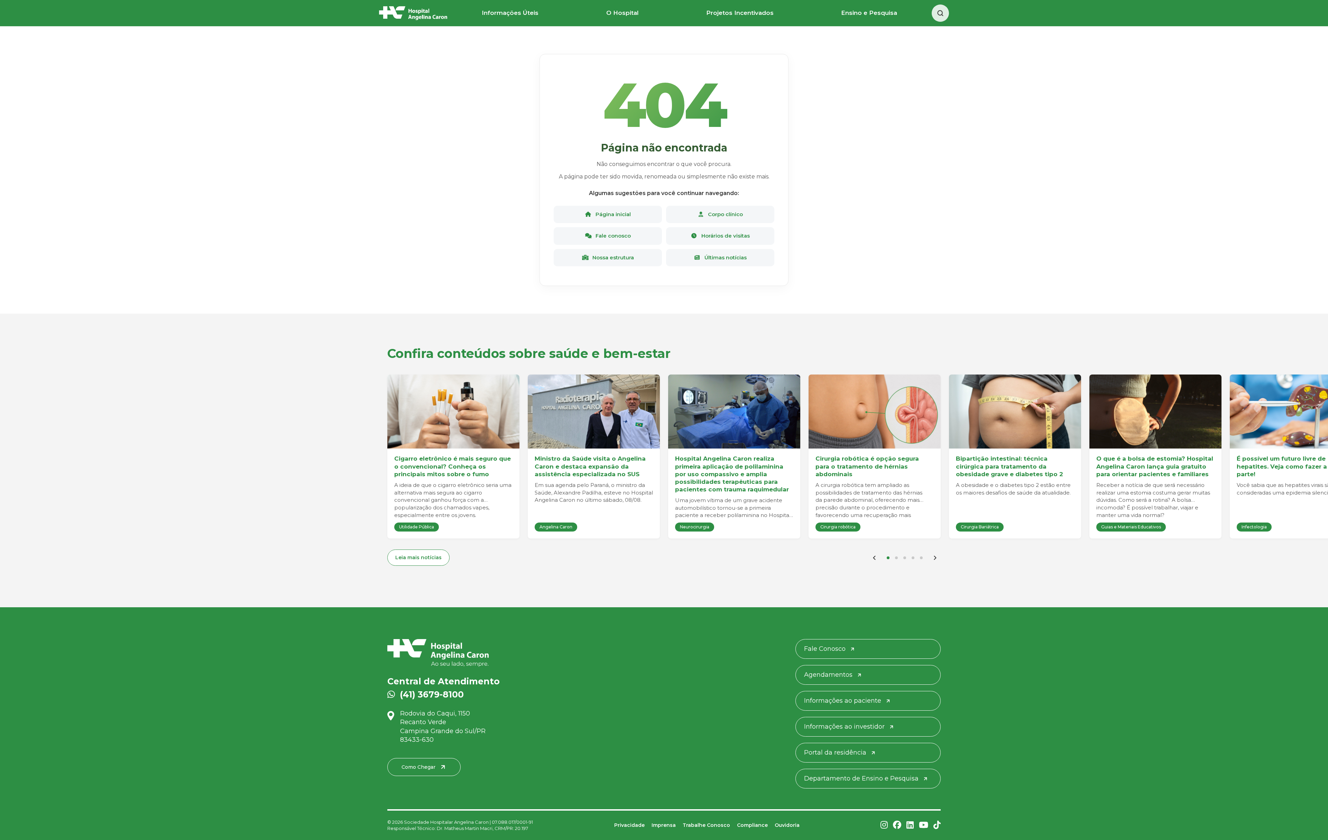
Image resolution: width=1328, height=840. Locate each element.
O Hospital (622, 12)
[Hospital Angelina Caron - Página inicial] (476, 653)
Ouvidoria (787, 825)
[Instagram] (884, 825)
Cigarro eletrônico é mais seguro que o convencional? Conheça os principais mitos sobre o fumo (452, 466)
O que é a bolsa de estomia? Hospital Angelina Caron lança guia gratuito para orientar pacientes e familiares (1154, 466)
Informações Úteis (510, 12)
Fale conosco (612, 235)
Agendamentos (828, 675)
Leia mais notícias (418, 557)
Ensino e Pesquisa (869, 12)
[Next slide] (935, 558)
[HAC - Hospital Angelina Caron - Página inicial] (413, 13)
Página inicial (612, 214)
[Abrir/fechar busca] (940, 13)
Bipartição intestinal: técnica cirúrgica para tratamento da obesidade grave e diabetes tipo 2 (1009, 466)
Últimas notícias (725, 257)
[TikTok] (937, 825)
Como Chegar (418, 767)
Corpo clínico (725, 214)
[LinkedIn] (910, 825)
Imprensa (664, 825)
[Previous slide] (874, 558)
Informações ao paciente (842, 700)
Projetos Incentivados (740, 12)
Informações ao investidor (844, 726)
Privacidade (629, 825)
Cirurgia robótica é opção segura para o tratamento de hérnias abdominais (867, 466)
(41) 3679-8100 (432, 694)
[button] (888, 557)
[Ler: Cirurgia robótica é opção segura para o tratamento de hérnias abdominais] (875, 412)
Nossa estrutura (612, 257)
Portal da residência (835, 752)
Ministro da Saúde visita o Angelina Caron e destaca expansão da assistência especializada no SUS (590, 466)
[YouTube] (923, 825)
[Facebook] (897, 825)
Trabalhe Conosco (706, 825)
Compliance (752, 825)
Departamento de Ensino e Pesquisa (861, 778)
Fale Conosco (825, 649)
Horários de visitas (725, 235)
